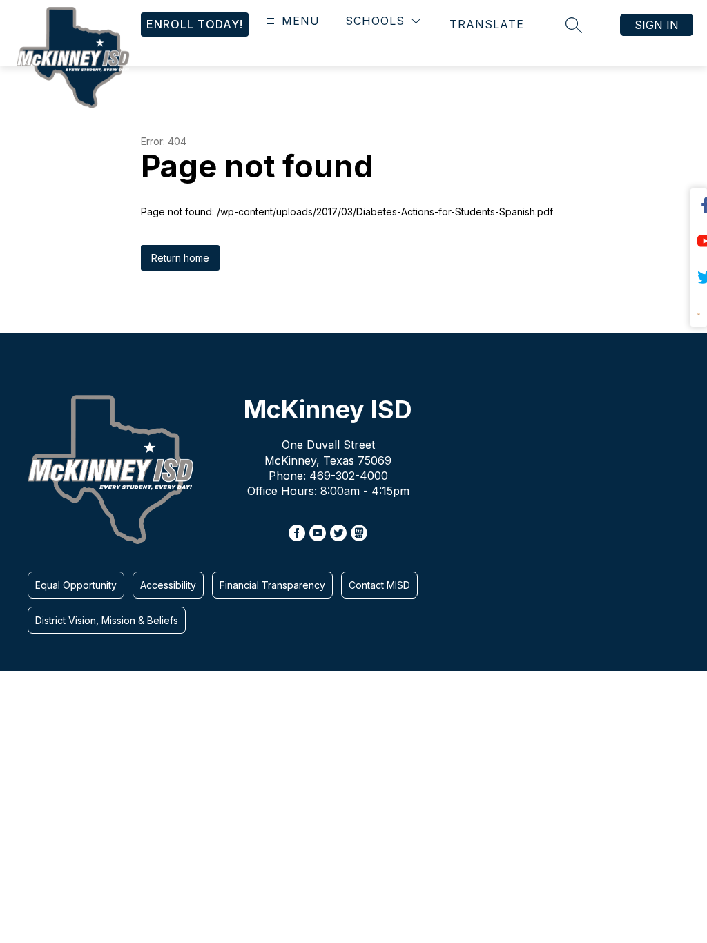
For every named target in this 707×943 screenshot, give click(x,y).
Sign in (657, 25)
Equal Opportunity (76, 585)
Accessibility (168, 585)
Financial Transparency (272, 585)
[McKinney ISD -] (79, 50)
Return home (180, 258)
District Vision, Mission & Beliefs (106, 620)
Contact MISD (379, 585)
